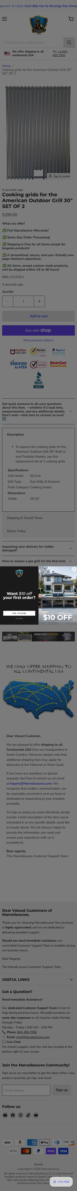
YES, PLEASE (19, 613)
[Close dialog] (74, 569)
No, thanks (19, 618)
